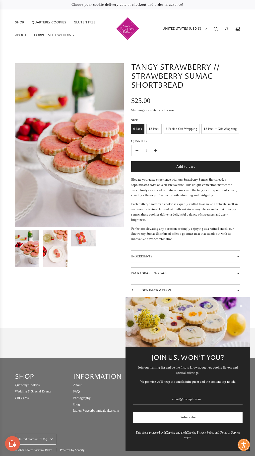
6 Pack (137, 129)
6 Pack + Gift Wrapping (181, 129)
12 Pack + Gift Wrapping (220, 129)
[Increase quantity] (155, 150)
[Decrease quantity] (136, 150)
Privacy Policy (205, 432)
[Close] (240, 306)
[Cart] (237, 28)
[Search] (215, 28)
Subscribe (188, 417)
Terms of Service (230, 432)
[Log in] (226, 28)
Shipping (137, 110)
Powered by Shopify (72, 450)
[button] (244, 445)
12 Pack (154, 129)
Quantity (139, 141)
